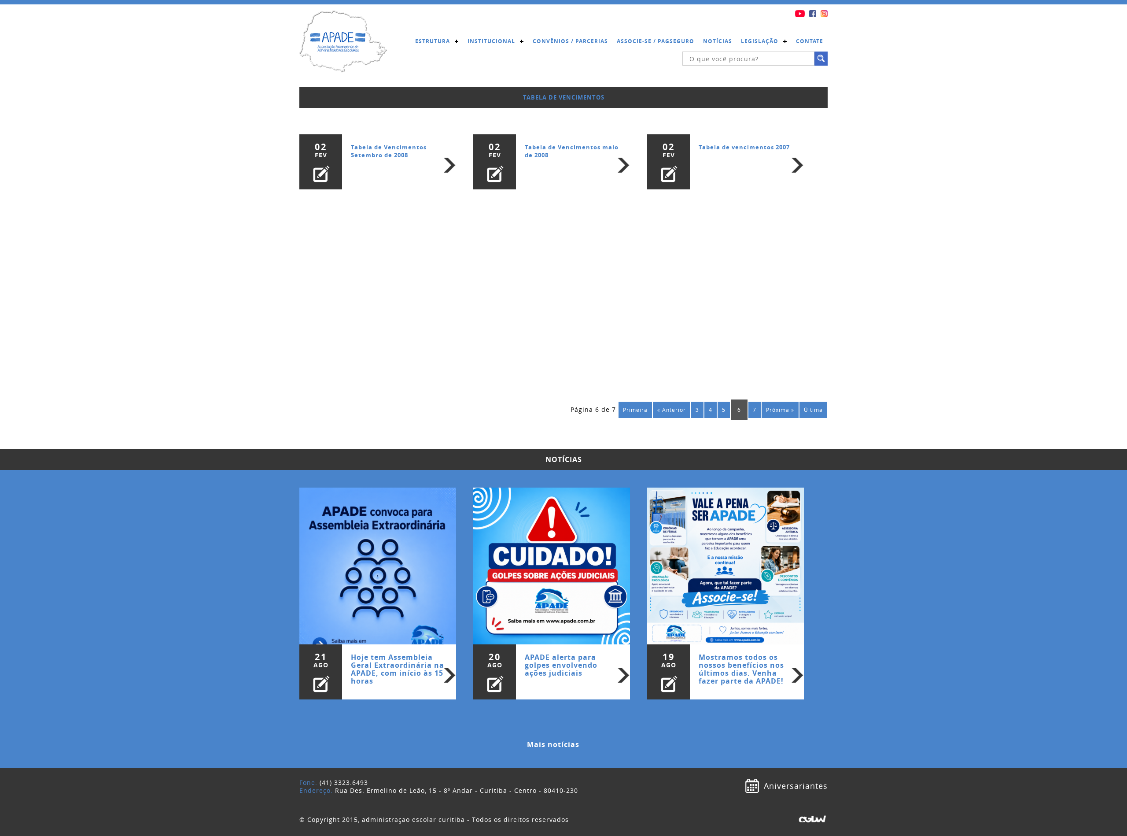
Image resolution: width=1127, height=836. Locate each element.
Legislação (759, 41)
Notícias (717, 41)
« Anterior (671, 410)
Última (813, 410)
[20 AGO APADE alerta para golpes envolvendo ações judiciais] (552, 561)
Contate (809, 41)
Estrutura (432, 41)
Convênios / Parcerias (570, 41)
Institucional (491, 41)
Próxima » (780, 410)
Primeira (635, 410)
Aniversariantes (796, 786)
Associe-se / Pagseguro (655, 41)
